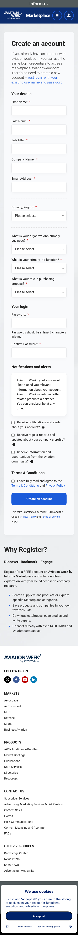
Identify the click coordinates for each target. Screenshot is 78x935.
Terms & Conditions (25, 485)
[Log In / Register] (69, 15)
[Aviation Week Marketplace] (27, 15)
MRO (7, 712)
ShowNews (11, 865)
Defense (9, 718)
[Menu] (57, 15)
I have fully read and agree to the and (38, 483)
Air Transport (12, 706)
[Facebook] (16, 679)
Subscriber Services (16, 798)
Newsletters (12, 859)
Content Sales (13, 810)
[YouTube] (25, 679)
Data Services (13, 766)
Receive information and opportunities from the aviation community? (32, 456)
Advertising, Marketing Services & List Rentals (33, 804)
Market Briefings (14, 755)
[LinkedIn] (33, 679)
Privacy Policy (55, 485)
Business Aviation (15, 729)
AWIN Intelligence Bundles (21, 749)
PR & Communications (18, 821)
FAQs (7, 833)
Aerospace (11, 700)
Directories (11, 772)
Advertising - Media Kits (19, 870)
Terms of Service (50, 516)
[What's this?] (43, 427)
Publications (12, 761)
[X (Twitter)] (7, 679)
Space (8, 723)
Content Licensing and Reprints (24, 827)
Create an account (39, 499)
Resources (11, 778)
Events (8, 816)
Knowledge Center (16, 853)
